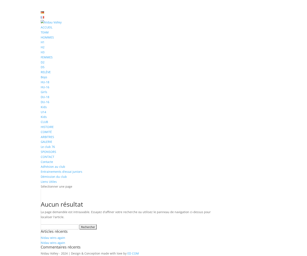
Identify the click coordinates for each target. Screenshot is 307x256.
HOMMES (47, 37)
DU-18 (45, 97)
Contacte (47, 162)
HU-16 (45, 87)
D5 (42, 67)
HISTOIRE (47, 127)
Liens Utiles (49, 182)
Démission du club (54, 177)
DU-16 (45, 102)
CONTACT (47, 157)
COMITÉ (46, 132)
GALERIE (46, 142)
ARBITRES (47, 137)
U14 (43, 112)
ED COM (133, 253)
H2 (42, 47)
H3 (42, 52)
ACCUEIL (46, 27)
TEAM (45, 32)
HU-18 (45, 82)
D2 (42, 62)
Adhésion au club (53, 167)
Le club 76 (48, 147)
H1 (42, 42)
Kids (44, 107)
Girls (44, 92)
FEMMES (47, 57)
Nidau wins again (53, 238)
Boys (44, 77)
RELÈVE (46, 72)
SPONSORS (48, 152)
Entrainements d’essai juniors (61, 172)
